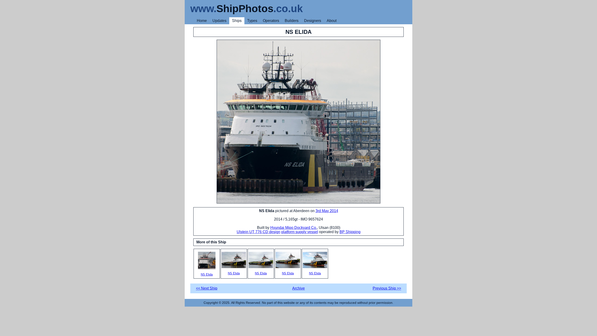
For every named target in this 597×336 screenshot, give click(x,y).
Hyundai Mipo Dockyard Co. (293, 228)
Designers (312, 21)
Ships (237, 21)
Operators (271, 21)
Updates (219, 21)
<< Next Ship (206, 288)
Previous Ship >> (387, 288)
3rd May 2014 (327, 211)
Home (202, 21)
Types (252, 21)
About (332, 21)
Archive (298, 288)
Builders (291, 21)
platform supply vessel (299, 232)
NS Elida (207, 274)
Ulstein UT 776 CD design (258, 232)
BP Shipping (350, 232)
